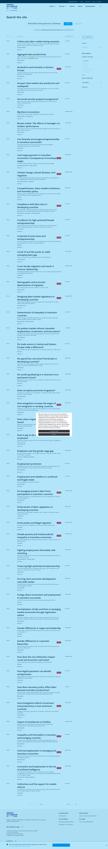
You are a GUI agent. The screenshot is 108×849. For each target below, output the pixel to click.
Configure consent (54, 431)
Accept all (54, 434)
